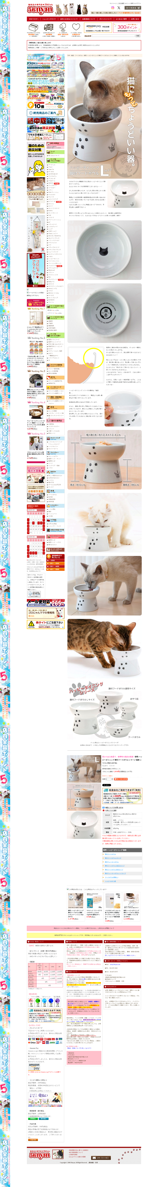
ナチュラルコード (53, 247)
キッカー (51, 487)
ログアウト (137, 3)
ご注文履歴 (120, 3)
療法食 (50, 310)
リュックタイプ (54, 444)
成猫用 (50, 321)
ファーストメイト (53, 261)
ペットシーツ (52, 514)
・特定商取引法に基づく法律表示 (78, 1150)
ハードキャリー (53, 446)
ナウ (49, 245)
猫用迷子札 (51, 383)
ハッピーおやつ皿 (110, 881)
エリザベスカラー (53, 426)
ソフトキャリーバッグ (55, 442)
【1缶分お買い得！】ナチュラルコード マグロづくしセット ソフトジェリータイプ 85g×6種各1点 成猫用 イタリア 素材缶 (35, 360)
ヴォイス (51, 197)
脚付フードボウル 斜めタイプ (114, 869)
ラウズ (50, 291)
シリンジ (51, 428)
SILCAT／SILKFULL (54, 236)
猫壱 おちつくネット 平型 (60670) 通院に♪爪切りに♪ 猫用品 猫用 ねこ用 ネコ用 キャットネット (35, 392)
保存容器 (51, 501)
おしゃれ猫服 (52, 411)
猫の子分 (51, 482)
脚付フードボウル (110, 854)
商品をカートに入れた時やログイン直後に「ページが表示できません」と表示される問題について (84, 928)
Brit (49, 277)
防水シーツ (51, 433)
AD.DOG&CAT (53, 174)
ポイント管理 (129, 3)
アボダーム (51, 181)
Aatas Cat (51, 169)
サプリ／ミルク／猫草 (55, 351)
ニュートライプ (53, 252)
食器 (72, 55)
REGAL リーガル (53, 293)
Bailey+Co (51, 281)
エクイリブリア (53, 199)
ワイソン (51, 302)
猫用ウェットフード (54, 342)
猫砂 (49, 511)
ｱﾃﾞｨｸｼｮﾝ (51, 171)
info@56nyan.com (115, 964)
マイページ (113, 3)
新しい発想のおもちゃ (55, 475)
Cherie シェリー (53, 233)
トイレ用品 (51, 509)
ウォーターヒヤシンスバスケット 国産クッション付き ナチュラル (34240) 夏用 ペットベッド (36, 424)
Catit (49, 215)
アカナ (50, 167)
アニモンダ (51, 178)
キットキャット (53, 213)
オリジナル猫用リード (55, 393)
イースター (51, 188)
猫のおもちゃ (52, 544)
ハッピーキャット (53, 259)
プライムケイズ (53, 268)
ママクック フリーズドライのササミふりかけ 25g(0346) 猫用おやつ (94, 912)
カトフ (50, 206)
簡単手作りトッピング (55, 346)
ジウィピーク (52, 224)
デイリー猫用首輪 (53, 369)
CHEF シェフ (52, 231)
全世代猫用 (51, 328)
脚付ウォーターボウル (112, 862)
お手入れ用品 (52, 524)
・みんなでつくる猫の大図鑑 (77, 1157)
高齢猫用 (51, 326)
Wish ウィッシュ (53, 192)
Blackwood (51, 270)
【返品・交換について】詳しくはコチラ (79, 1048)
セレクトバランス (53, 238)
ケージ (50, 463)
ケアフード (51, 313)
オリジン (51, 204)
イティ (50, 190)
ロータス (51, 295)
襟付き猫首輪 (52, 373)
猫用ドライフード (53, 339)
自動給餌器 (51, 499)
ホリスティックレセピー (56, 286)
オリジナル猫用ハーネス (56, 391)
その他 (50, 516)
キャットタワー (53, 456)
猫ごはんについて (53, 155)
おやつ (50, 353)
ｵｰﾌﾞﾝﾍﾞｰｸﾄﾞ (52, 201)
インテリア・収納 (53, 465)
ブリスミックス (53, 275)
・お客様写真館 (72, 1154)
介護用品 (51, 424)
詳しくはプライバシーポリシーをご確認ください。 (121, 955)
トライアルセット (53, 358)
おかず (50, 349)
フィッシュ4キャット (54, 263)
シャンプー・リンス (54, 526)
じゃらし (51, 480)
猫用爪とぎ (51, 461)
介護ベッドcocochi (53, 431)
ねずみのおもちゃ (53, 478)
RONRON (51, 300)
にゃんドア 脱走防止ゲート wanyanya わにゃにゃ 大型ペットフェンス (35, 329)
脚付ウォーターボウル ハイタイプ (115, 873)
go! (49, 222)
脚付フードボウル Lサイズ (113, 858)
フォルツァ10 (52, 265)
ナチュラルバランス (54, 249)
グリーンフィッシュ (54, 220)
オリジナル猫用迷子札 (55, 381)
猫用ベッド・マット (54, 458)
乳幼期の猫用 (52, 330)
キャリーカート (53, 449)
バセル (50, 256)
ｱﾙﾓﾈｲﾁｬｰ (51, 183)
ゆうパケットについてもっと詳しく (43, 956)
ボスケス (51, 284)
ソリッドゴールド (53, 240)
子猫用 (50, 323)
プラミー (51, 272)
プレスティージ (53, 279)
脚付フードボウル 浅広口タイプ (114, 866)
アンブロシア (52, 185)
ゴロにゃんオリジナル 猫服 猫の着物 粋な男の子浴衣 (35, 454)
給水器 (50, 497)
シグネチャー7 (52, 226)
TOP (68, 55)
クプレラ (51, 217)
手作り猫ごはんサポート (56, 344)
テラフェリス (52, 242)
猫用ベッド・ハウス (54, 542)
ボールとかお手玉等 (54, 484)
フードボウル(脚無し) (111, 877)
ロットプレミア (53, 297)
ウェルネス (51, 194)
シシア (50, 229)
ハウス (50, 468)
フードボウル (52, 494)
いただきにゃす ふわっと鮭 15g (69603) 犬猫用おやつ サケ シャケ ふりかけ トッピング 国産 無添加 (113, 915)
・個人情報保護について (75, 1152)
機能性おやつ (54, 355)
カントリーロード (53, 208)
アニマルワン (52, 176)
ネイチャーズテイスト (55, 254)
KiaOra (50, 210)
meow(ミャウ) (52, 288)
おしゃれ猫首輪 (53, 371)
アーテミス (51, 165)
